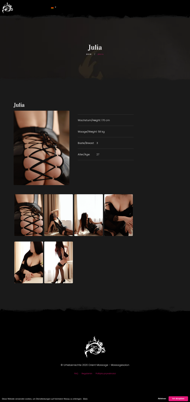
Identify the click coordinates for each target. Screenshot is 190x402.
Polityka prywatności (106, 373)
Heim (89, 54)
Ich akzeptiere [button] (178, 399)
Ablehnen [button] (162, 399)
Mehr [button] (85, 399)
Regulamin (87, 373)
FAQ (76, 373)
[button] (53, 7)
